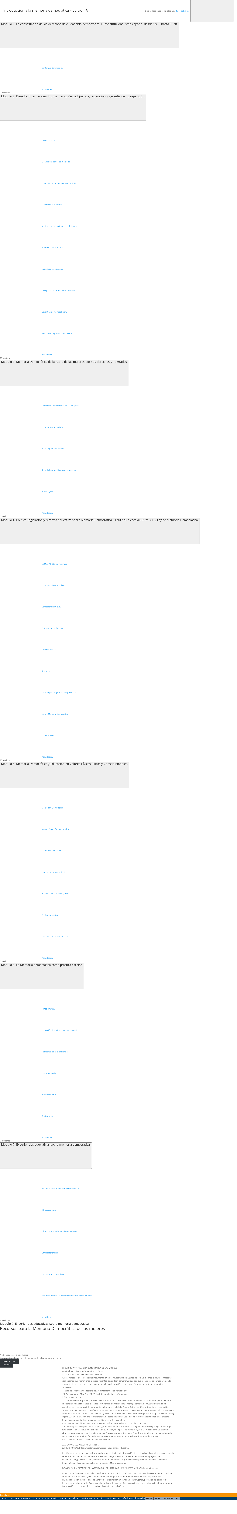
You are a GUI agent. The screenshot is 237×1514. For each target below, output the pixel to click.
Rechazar (158, 1498)
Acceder (6, 1364)
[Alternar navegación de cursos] (212, 11)
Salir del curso (182, 11)
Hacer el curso (9, 1361)
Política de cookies (171, 1498)
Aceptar (149, 1498)
